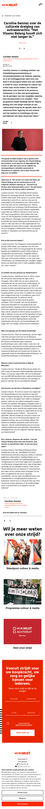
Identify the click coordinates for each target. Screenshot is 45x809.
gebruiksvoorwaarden (24, 725)
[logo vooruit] (10, 5)
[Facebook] (19, 48)
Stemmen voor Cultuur (13, 15)
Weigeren (22, 798)
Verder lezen (5, 122)
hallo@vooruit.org (23, 766)
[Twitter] (24, 48)
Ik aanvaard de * (24, 724)
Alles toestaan (22, 804)
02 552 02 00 (23, 764)
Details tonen (22, 792)
